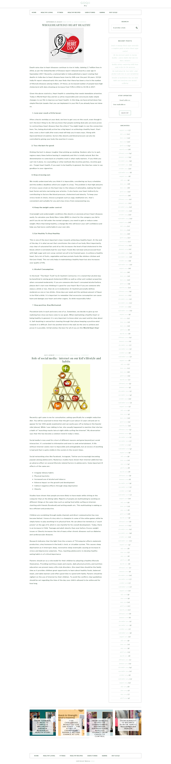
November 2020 (124, 395)
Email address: (125, 100)
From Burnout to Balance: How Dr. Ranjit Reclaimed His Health (128, 724)
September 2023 (123, 264)
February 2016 (124, 614)
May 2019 (124, 464)
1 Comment (85, 355)
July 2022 (123, 318)
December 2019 (124, 437)
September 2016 (124, 587)
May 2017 (124, 556)
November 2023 (123, 257)
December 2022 (124, 299)
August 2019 (124, 452)
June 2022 (123, 322)
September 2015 (124, 633)
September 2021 (124, 357)
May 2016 (123, 602)
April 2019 (123, 468)
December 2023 (123, 253)
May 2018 (124, 510)
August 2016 (124, 591)
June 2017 (124, 552)
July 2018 (124, 502)
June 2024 (123, 230)
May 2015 (124, 648)
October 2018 (123, 491)
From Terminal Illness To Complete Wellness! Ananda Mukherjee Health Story (42, 726)
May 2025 (123, 188)
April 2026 (123, 145)
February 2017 (124, 568)
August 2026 (124, 130)
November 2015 (124, 625)
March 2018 (124, 518)
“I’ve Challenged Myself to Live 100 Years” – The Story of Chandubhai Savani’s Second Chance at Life (71, 727)
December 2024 (123, 207)
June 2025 (123, 184)
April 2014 (123, 698)
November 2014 (124, 671)
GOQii (85, 2)
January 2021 (123, 387)
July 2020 (124, 410)
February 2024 (123, 245)
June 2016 (124, 598)
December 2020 (124, 391)
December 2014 (124, 667)
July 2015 (124, 640)
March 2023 (123, 287)
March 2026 (123, 149)
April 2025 (123, 192)
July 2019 (124, 456)
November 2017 (123, 533)
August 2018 (123, 498)
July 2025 (124, 180)
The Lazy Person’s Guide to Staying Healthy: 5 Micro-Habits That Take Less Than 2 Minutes (125, 58)
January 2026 (123, 157)
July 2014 (124, 686)
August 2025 (124, 176)
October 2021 (123, 353)
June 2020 (123, 414)
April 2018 (123, 514)
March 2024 (123, 241)
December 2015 (124, 621)
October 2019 (123, 445)
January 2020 (124, 433)
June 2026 (123, 138)
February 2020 (124, 429)
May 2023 (123, 280)
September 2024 (123, 218)
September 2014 (123, 679)
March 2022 (124, 334)
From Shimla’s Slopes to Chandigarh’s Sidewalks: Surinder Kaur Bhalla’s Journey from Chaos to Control (100, 728)
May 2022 (123, 326)
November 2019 (124, 441)
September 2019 (124, 449)
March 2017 (124, 564)
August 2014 (123, 683)
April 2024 (123, 238)
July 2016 (124, 594)
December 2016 (124, 575)
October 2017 (123, 537)
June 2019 (123, 460)
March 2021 (124, 380)
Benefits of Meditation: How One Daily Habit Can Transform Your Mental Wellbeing (125, 80)
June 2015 (123, 644)
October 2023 (123, 261)
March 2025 (123, 195)
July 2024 (123, 226)
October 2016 (123, 583)
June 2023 (123, 276)
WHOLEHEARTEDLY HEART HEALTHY (66, 25)
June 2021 (123, 368)
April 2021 (123, 376)
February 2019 (124, 475)
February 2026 (124, 153)
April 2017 (123, 560)
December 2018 (124, 483)
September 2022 (123, 310)
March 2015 (124, 656)
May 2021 (123, 372)
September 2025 (123, 172)
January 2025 (123, 203)
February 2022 (124, 337)
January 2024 (123, 249)
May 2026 (123, 142)
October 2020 (123, 399)
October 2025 (123, 169)
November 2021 (124, 349)
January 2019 (123, 479)
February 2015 (124, 660)
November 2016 (124, 579)
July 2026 (123, 134)
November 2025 (123, 165)
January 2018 (123, 525)
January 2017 (123, 571)
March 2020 (123, 426)
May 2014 (124, 694)
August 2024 (123, 222)
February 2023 (124, 291)
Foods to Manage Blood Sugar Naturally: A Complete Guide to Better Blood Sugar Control (125, 48)
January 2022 (123, 341)
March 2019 (124, 472)
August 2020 (124, 406)
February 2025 (124, 199)
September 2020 (123, 403)
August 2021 (124, 360)
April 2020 (123, 422)
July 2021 (124, 364)
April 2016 (123, 606)
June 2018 (123, 506)
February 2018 (124, 522)
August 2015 (124, 637)
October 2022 (123, 307)
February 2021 (124, 383)
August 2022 (124, 314)
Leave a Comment (80, 22)
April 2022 (123, 330)
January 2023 (123, 295)
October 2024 (123, 215)
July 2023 (123, 272)
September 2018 (123, 495)
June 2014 (124, 690)
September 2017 (123, 541)
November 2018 (124, 487)
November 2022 (123, 303)
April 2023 (123, 284)
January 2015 (123, 663)
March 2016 (123, 610)
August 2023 (123, 268)
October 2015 (123, 629)
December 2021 (124, 345)
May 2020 (123, 418)
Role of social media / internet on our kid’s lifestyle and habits (66, 359)
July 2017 (124, 548)
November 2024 (123, 211)
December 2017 (124, 529)
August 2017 (124, 545)
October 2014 (123, 675)
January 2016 (123, 617)
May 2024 (123, 234)
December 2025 (123, 161)
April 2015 (123, 652)
